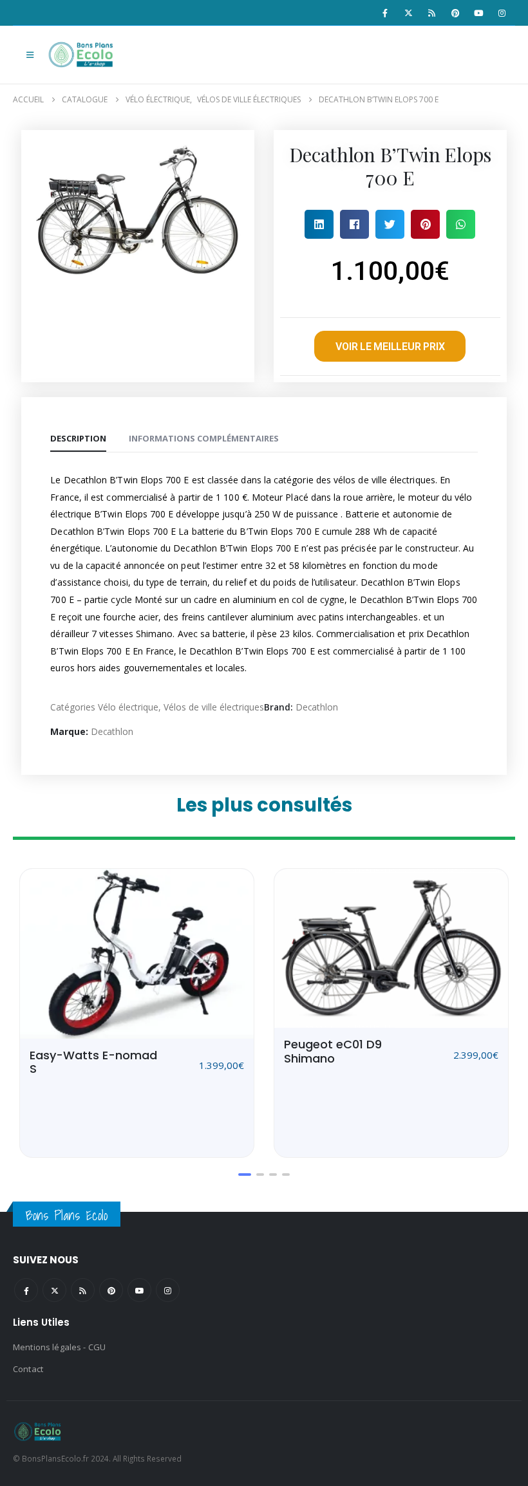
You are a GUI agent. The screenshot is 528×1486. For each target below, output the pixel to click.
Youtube (139, 1290)
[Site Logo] (82, 54)
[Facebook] (385, 13)
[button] (30, 55)
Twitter (54, 1290)
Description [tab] (78, 438)
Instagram (168, 1290)
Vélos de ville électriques (214, 707)
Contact (28, 1369)
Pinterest (111, 1290)
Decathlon (317, 707)
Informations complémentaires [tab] (204, 438)
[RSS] (432, 13)
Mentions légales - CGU (59, 1347)
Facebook (26, 1290)
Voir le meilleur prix (389, 346)
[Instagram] (502, 13)
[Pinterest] (455, 13)
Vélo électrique (128, 707)
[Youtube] (478, 13)
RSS (83, 1290)
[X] (408, 13)
